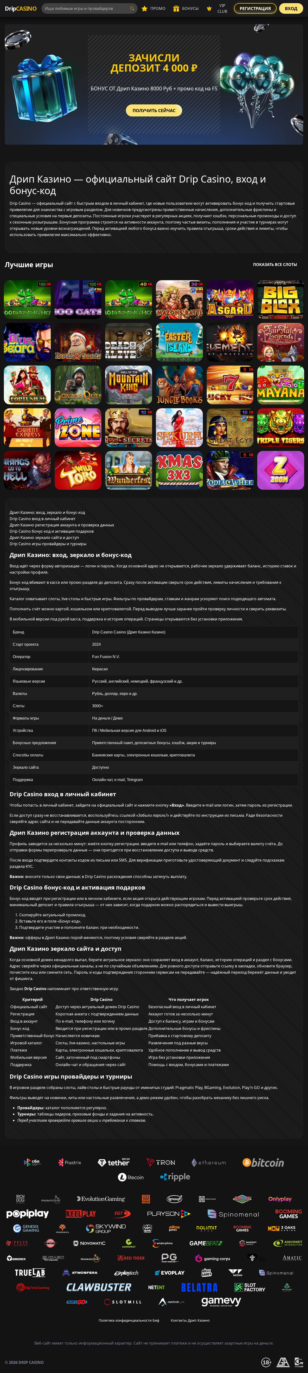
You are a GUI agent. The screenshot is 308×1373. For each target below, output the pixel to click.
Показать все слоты (275, 264)
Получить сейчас (154, 110)
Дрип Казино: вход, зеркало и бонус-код (47, 512)
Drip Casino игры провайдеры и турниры (48, 543)
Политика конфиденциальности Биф (129, 1320)
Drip (21, 8)
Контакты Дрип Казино (190, 1320)
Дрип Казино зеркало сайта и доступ (44, 537)
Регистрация (255, 8)
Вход (291, 8)
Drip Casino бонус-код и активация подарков (52, 531)
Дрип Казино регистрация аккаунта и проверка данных (62, 525)
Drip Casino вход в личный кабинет (43, 518)
